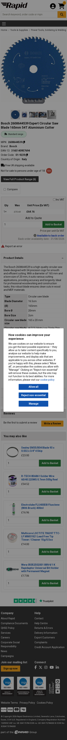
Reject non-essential (33, 395)
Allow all (33, 386)
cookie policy (47, 379)
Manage (33, 403)
